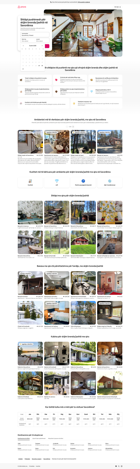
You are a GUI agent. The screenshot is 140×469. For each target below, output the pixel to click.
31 (23, 69)
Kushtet (38, 466)
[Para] (73, 126)
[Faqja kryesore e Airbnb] (22, 6)
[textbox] (28, 41)
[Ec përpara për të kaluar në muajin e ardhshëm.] (42, 45)
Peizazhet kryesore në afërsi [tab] (55, 438)
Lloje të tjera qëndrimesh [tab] (39, 438)
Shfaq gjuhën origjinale (84, 2)
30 (42, 65)
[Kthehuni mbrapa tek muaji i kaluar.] (23, 45)
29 (39, 65)
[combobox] (35, 35)
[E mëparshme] (67, 126)
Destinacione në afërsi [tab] (24, 438)
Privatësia (31, 466)
